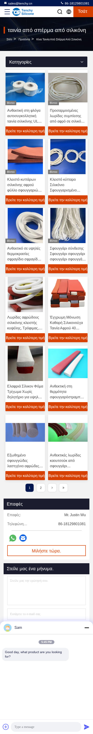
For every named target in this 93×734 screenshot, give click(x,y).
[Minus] (86, 627)
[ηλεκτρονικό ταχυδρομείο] (23, 538)
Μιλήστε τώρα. (46, 550)
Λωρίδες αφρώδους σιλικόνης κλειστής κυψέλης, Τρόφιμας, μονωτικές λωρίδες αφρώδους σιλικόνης (24, 328)
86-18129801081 (76, 3)
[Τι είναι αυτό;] (12, 538)
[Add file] (6, 727)
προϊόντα (24, 39)
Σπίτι (9, 39)
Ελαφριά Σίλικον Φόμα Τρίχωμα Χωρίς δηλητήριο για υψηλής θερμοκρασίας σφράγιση (25, 397)
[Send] (86, 727)
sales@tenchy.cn (20, 3)
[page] (52, 488)
